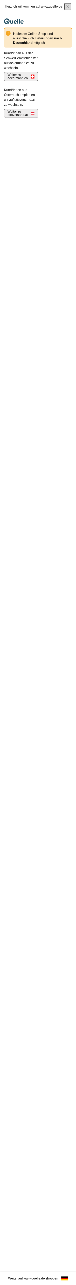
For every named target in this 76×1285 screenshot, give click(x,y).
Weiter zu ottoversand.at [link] (17, 113)
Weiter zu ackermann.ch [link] (17, 76)
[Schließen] (68, 6)
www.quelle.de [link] (34, 1278)
